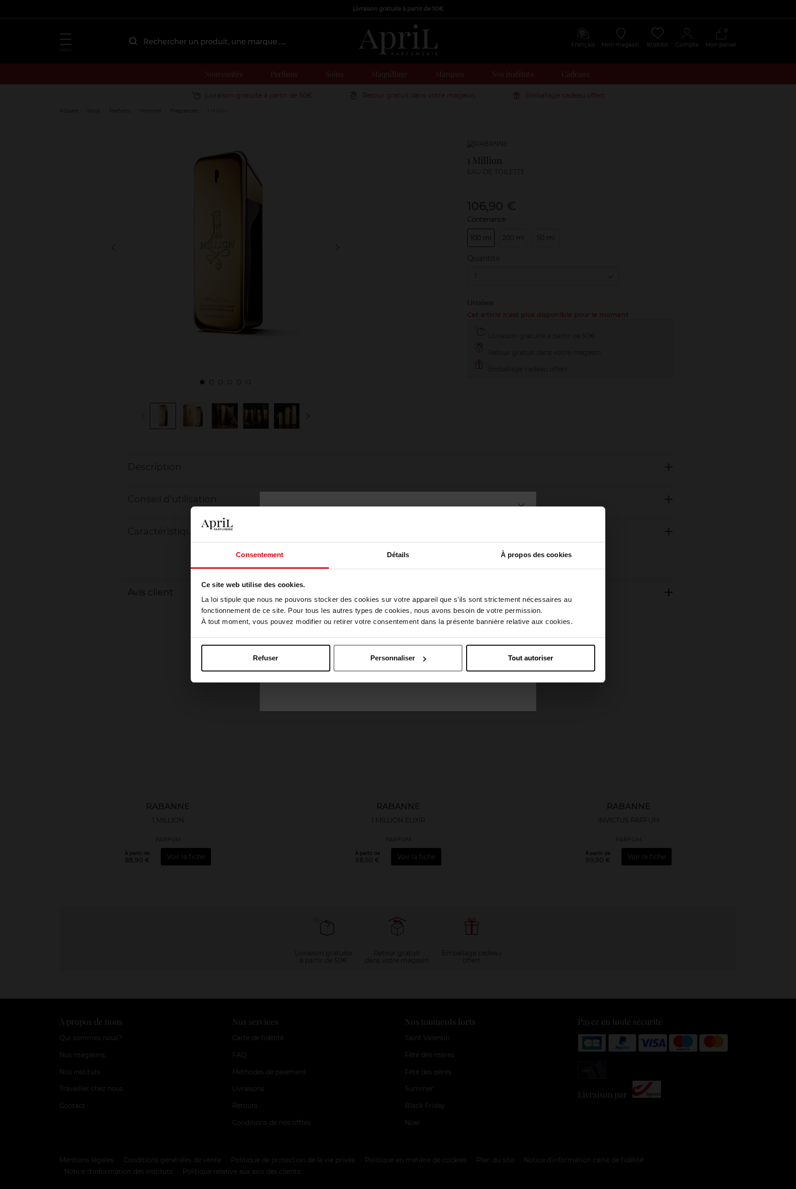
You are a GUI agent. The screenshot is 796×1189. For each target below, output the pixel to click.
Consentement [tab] (259, 555)
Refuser (265, 658)
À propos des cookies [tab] (536, 555)
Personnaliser (392, 658)
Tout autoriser (530, 658)
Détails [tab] (398, 555)
